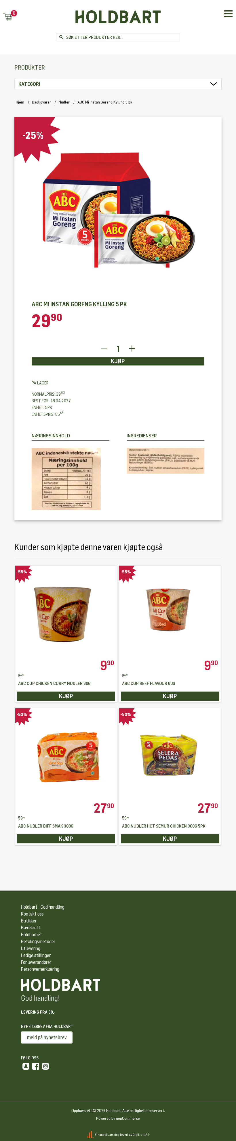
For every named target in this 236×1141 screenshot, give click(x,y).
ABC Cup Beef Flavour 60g (148, 683)
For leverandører (36, 962)
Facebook (35, 1066)
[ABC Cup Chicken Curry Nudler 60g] (66, 612)
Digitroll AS (141, 1135)
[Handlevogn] (8, 17)
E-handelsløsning (107, 1135)
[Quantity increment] (132, 349)
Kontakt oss (32, 914)
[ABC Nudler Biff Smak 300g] (66, 755)
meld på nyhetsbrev (47, 1037)
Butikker (29, 921)
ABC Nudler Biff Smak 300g (45, 826)
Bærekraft (30, 928)
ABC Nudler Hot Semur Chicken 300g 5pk (163, 826)
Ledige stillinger (36, 955)
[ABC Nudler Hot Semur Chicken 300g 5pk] (169, 755)
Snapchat (25, 1066)
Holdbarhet (31, 934)
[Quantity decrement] (104, 348)
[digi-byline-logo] (91, 1135)
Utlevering (30, 948)
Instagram (45, 1066)
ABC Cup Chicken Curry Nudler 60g (54, 683)
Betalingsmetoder (38, 941)
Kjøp (118, 361)
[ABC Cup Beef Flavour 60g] (169, 612)
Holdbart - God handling (42, 907)
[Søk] (61, 37)
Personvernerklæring (40, 969)
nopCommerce (128, 1118)
